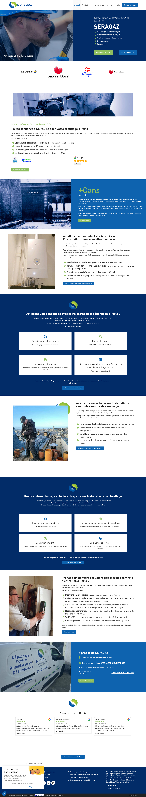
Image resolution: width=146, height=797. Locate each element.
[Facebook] (44, 783)
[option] (29, 71)
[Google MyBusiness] (49, 783)
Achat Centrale (59, 795)
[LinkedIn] (53, 783)
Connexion (133, 795)
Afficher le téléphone (123, 672)
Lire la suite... (20, 731)
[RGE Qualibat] (15, 160)
